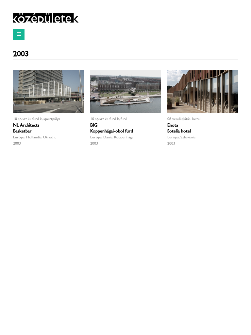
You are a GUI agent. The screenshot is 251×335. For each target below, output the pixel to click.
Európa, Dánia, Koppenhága (111, 137)
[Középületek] (45, 18)
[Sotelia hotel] (202, 91)
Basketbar (22, 131)
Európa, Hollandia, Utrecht (34, 137)
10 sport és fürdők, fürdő (109, 119)
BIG (93, 125)
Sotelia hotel (179, 131)
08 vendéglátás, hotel (184, 119)
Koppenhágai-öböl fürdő (112, 131)
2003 (17, 144)
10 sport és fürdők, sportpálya (36, 119)
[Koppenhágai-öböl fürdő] (125, 91)
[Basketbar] (48, 91)
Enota (172, 125)
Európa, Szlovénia (181, 137)
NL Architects (26, 125)
